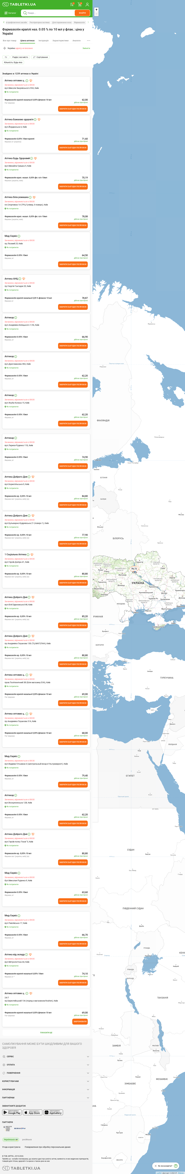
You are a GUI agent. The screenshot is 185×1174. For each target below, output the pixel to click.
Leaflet (159, 1173)
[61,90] (135, 571)
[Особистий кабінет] (87, 4)
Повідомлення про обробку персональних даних (48, 1147)
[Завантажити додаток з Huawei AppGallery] (53, 1112)
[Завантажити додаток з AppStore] (32, 1112)
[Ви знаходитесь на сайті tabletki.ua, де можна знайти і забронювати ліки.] (19, 4)
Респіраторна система (39, 22)
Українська (9, 1139)
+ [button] (96, 9)
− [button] (96, 14)
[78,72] (134, 572)
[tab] (27, 40)
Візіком (180, 1173)
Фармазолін (79, 22)
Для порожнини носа (61, 22)
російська (27, 1139)
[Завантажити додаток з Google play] (12, 1112)
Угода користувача (11, 1147)
